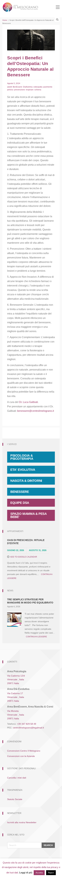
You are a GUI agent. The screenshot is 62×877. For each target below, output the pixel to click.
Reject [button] (51, 872)
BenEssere (17, 87)
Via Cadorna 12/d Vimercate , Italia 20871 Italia (16, 679)
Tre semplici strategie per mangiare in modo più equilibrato (30, 601)
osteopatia (37, 87)
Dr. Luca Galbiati (28, 402)
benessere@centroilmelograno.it (35, 411)
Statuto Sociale (14, 799)
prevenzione (19, 90)
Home (4, 20)
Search (48, 845)
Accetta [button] (39, 872)
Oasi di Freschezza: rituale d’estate (26, 542)
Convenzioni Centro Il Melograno (23, 751)
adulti (9, 87)
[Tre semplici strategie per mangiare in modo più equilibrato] (14, 619)
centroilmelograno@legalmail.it (28, 727)
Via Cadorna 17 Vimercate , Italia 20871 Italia (15, 697)
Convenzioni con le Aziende (21, 756)
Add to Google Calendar (23, 557)
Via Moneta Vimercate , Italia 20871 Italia (15, 715)
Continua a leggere (36, 637)
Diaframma (28, 87)
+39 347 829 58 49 (26, 724)
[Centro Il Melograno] (20, 6)
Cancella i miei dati (16, 777)
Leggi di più (25, 872)
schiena (37, 90)
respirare (30, 90)
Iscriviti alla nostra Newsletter (21, 822)
